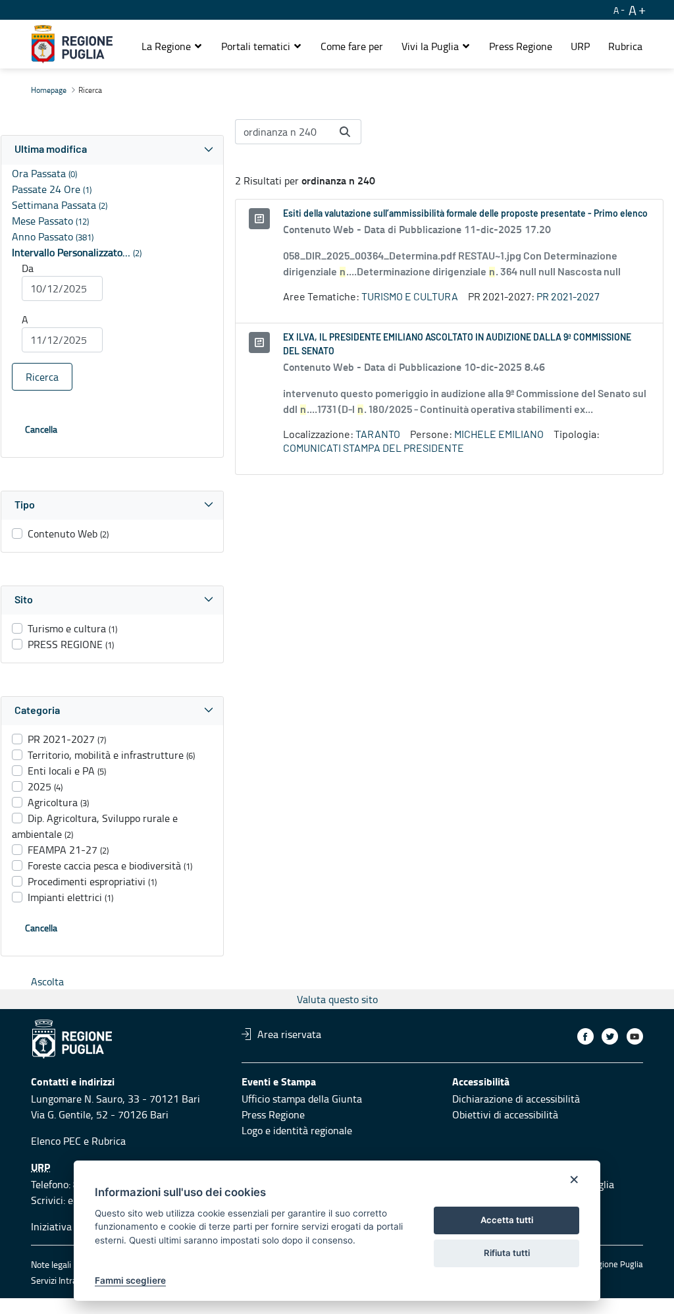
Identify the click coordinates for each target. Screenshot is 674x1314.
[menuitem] (352, 46)
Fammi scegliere (130, 1280)
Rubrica (108, 1141)
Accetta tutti (506, 1220)
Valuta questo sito (337, 999)
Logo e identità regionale (297, 1130)
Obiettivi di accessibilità (505, 1114)
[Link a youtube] (635, 1036)
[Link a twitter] (610, 1036)
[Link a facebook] (585, 1036)
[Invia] (344, 131)
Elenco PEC (56, 1141)
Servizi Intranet (60, 1280)
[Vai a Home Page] (72, 44)
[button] (172, 46)
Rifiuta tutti (507, 1252)
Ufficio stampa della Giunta (302, 1098)
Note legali (51, 1264)
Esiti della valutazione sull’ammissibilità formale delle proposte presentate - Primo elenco (465, 214)
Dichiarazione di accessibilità (516, 1098)
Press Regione (273, 1114)
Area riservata (289, 1034)
